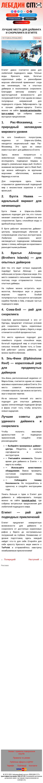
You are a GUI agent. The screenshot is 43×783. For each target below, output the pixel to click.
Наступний (33, 559)
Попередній (9, 559)
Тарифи (10, 766)
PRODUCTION (21, 22)
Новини (12, 15)
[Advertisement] (21, 658)
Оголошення (28, 15)
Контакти (33, 766)
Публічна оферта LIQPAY (21, 762)
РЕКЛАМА (30, 19)
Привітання (14, 19)
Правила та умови (21, 758)
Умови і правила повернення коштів (21, 752)
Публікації (37, 38)
